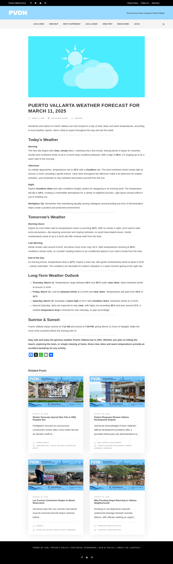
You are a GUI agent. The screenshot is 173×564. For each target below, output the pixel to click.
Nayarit (39, 526)
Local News (38, 24)
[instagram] (45, 3)
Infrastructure (114, 530)
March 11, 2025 (38, 118)
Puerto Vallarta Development (111, 445)
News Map (53, 24)
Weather (78, 118)
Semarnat (107, 448)
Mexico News (123, 24)
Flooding (102, 530)
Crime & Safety (42, 442)
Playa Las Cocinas (44, 530)
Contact (135, 548)
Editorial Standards (84, 548)
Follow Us (145, 3)
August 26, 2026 (40, 414)
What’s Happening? (72, 24)
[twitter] (35, 3)
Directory (107, 24)
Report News (132, 3)
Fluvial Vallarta (57, 445)
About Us (123, 548)
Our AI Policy (107, 548)
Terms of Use (41, 548)
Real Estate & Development (109, 442)
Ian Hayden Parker (59, 118)
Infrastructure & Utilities (109, 526)
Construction (42, 445)
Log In (137, 24)
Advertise (155, 3)
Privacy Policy (60, 548)
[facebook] (31, 3)
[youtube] (40, 3)
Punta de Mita (60, 530)
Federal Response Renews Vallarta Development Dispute (111, 418)
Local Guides (92, 24)
